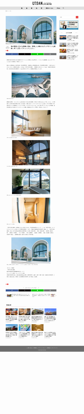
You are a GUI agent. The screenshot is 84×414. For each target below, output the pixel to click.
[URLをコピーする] (50, 54)
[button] (12, 54)
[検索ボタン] (63, 8)
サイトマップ (54, 347)
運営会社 (48, 347)
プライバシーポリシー (42, 347)
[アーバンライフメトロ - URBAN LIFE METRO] (42, 3)
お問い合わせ (29, 347)
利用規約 (35, 347)
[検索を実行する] (77, 17)
